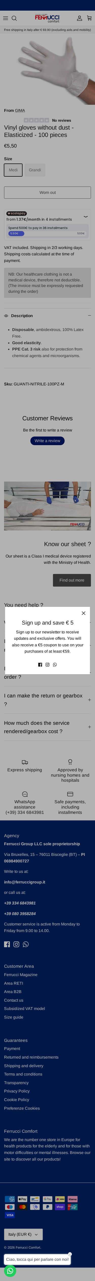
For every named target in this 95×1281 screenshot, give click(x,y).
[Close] (83, 613)
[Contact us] (10, 1271)
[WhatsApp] (55, 665)
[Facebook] (40, 665)
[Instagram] (47, 665)
